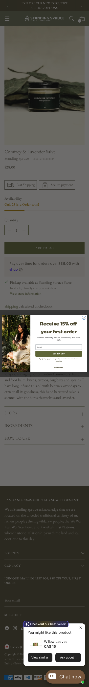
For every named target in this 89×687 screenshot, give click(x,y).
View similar (39, 657)
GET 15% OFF (59, 353)
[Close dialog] (84, 317)
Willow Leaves (55, 641)
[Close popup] (81, 628)
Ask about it (68, 657)
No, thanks (58, 367)
